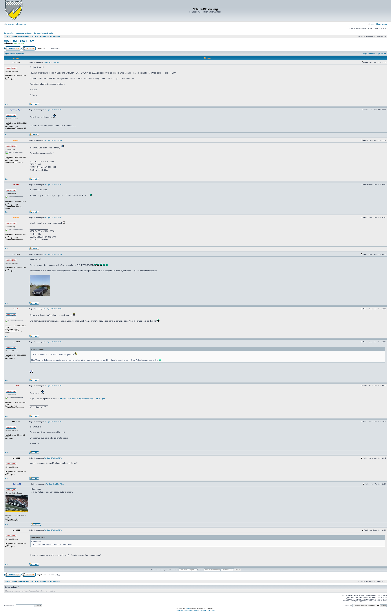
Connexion (10, 24)
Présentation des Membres (50, 36)
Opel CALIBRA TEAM (19, 41)
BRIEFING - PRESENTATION (28, 36)
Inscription (22, 24)
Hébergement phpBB (208, 610)
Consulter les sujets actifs (43, 33)
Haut (6, 104)
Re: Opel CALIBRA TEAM (53, 110)
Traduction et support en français (187, 610)
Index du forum (10, 36)
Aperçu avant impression (14, 53)
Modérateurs (19, 43)
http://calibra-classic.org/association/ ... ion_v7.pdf (82, 399)
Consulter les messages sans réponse (18, 33)
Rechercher (382, 24)
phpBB (188, 608)
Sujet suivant (381, 53)
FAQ (372, 24)
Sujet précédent (369, 53)
